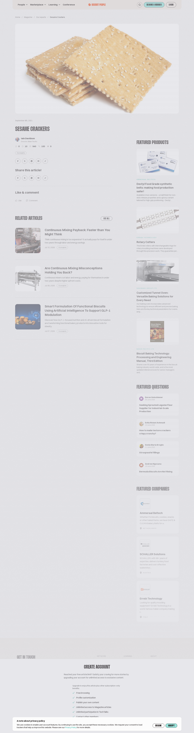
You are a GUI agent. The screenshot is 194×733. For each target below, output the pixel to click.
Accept (171, 726)
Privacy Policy (71, 727)
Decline (158, 726)
